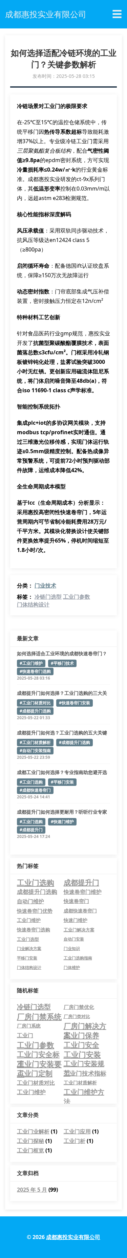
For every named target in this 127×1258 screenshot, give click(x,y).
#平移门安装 (62, 782)
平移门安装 (27, 958)
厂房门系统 (29, 1025)
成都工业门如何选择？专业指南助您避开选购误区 (62, 772)
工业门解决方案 (79, 930)
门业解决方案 (29, 948)
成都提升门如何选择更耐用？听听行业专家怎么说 (62, 812)
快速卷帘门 (76, 901)
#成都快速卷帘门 (35, 790)
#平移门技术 (62, 663)
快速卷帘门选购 (33, 930)
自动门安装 (74, 939)
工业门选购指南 (78, 958)
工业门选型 (28, 939)
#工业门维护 (31, 663)
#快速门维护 (62, 821)
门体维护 (72, 967)
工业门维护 (29, 920)
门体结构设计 (33, 604)
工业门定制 (34, 1073)
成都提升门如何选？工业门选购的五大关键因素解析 (62, 732)
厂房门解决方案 (85, 1026)
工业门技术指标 (85, 1073)
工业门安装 (82, 1054)
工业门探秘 (30, 1141)
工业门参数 (76, 596)
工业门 (25, 1035)
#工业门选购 (31, 782)
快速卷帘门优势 (34, 910)
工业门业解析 (33, 1131)
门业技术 (45, 585)
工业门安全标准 (38, 1054)
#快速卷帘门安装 (74, 703)
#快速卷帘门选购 (35, 671)
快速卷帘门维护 (83, 892)
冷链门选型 (48, 596)
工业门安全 (81, 1045)
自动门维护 (30, 901)
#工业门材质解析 (35, 742)
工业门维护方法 (84, 1092)
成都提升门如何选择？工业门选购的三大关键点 (62, 693)
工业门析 (74, 1141)
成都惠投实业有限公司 (73, 1237)
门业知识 (72, 948)
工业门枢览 (30, 1150)
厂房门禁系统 (39, 1016)
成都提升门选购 (37, 892)
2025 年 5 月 (32, 1189)
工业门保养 (81, 1035)
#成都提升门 (31, 830)
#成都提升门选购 (35, 711)
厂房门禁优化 (79, 1006)
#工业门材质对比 (35, 703)
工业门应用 (77, 1131)
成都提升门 (81, 882)
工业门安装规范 (84, 1063)
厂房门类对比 (77, 1016)
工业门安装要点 (39, 1063)
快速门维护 (75, 920)
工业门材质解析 (80, 1082)
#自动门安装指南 (35, 750)
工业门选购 (35, 882)
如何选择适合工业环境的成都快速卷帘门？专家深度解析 (62, 653)
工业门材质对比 (36, 1082)
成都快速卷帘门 (80, 910)
